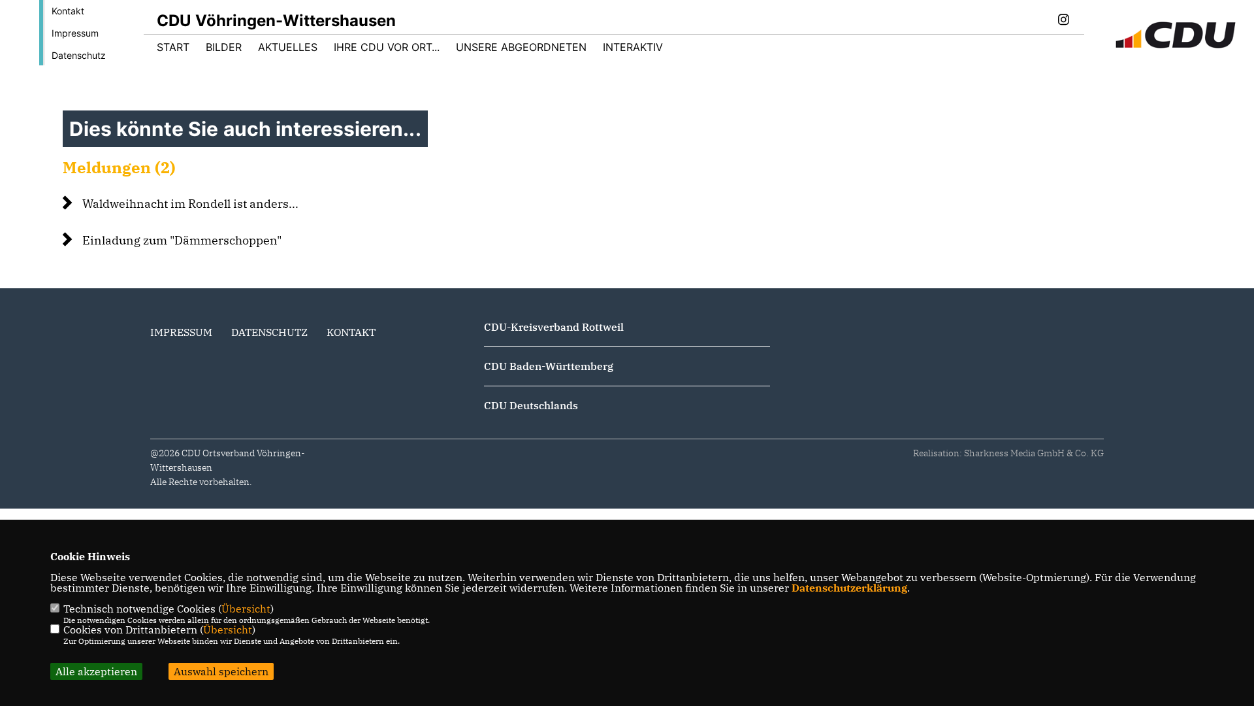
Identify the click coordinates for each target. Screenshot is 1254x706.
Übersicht (245, 608)
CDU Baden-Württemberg (548, 366)
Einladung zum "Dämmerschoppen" (181, 240)
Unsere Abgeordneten (521, 47)
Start (173, 47)
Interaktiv (633, 47)
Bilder (224, 47)
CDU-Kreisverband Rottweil (554, 326)
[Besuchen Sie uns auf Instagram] (1063, 21)
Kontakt (68, 10)
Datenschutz (79, 55)
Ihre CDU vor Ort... (387, 47)
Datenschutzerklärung (849, 587)
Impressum (75, 33)
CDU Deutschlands (531, 405)
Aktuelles (287, 47)
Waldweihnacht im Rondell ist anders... (190, 203)
